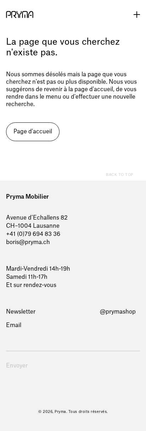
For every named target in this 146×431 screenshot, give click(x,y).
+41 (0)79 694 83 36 (33, 234)
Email (13, 325)
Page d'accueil (32, 131)
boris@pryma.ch (28, 242)
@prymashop (118, 312)
